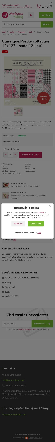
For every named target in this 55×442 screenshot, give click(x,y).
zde (39, 233)
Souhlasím (36, 223)
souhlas (40, 212)
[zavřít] (50, 206)
